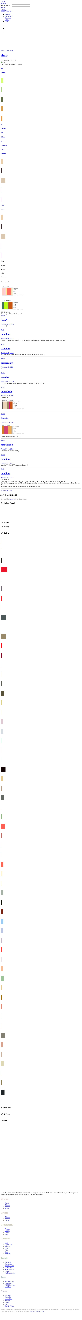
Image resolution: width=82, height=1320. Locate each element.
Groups (7, 1231)
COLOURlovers (6, 11)
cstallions (5, 334)
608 (2, 68)
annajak (5, 377)
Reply (3, 316)
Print (6, 1250)
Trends (7, 20)
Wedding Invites (10, 1273)
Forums (7, 1229)
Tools (6, 21)
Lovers (7, 1232)
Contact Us (8, 1299)
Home (7, 1248)
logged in (12, 499)
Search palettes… (6, 5)
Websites (7, 1271)
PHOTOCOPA (10, 1285)
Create (3, 9)
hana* (4, 320)
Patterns (3, 128)
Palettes (3, 72)
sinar (4, 55)
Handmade (8, 1264)
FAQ (6, 1304)
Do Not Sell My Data (37, 1311)
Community (8, 16)
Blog (6, 1234)
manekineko (7, 444)
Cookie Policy (9, 1306)
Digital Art (8, 1245)
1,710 (2, 149)
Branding (8, 1262)
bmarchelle (6, 391)
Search (3, 7)
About (4, 1291)
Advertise (8, 1295)
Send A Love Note (7, 50)
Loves (2, 209)
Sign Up (3, 3)
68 (10, 490)
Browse (7, 14)
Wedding (7, 1254)
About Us (8, 1297)
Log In (3, 1)
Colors (3, 137)
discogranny (7, 363)
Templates (4, 145)
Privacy (7, 1301)
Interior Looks (9, 1266)
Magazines (8, 1267)
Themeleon (8, 1283)
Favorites (3, 153)
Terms (7, 1302)
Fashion (7, 1246)
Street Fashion (9, 1269)
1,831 (2, 205)
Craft (6, 1243)
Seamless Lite (9, 1281)
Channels (8, 18)
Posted (7, 324)
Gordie (4, 418)
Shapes (7, 1208)
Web (6, 1252)
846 (2, 132)
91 (1, 124)
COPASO (8, 1287)
